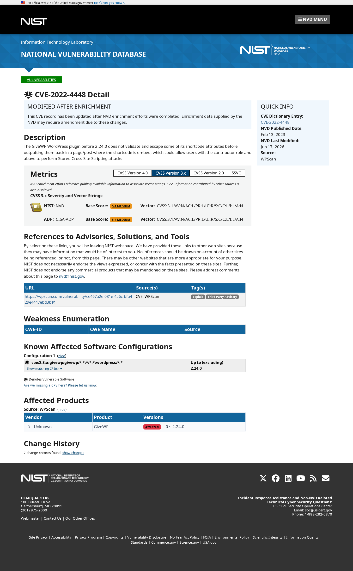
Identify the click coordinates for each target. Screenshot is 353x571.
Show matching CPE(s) (43, 368)
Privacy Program (88, 537)
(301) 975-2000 (34, 510)
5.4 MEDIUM (121, 206)
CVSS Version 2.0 (209, 173)
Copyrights (114, 537)
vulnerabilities (41, 79)
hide (61, 356)
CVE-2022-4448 (275, 122)
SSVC (236, 173)
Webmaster (30, 518)
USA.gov (209, 542)
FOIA (207, 537)
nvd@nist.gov (71, 276)
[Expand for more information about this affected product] (29, 426)
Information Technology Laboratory (57, 42)
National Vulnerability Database (83, 54)
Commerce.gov (163, 542)
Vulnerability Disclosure (146, 537)
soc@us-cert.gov (318, 510)
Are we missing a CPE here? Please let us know (60, 385)
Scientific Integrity (267, 537)
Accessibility (61, 537)
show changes (73, 453)
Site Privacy (38, 537)
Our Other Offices (80, 518)
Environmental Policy (232, 537)
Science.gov (189, 542)
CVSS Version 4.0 (132, 173)
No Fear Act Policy (184, 537)
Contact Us (52, 518)
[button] (312, 19)
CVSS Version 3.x (171, 173)
